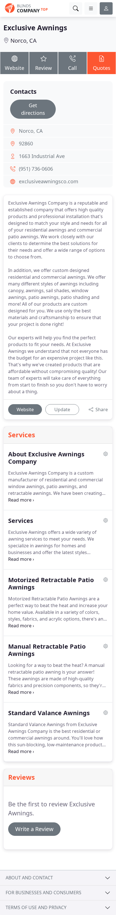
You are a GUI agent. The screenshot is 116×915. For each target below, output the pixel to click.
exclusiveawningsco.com (48, 181)
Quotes (101, 68)
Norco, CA (23, 40)
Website (14, 68)
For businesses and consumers (43, 892)
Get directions (33, 109)
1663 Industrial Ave (42, 156)
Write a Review (34, 829)
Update (62, 409)
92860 (26, 143)
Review (43, 68)
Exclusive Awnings (35, 27)
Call (72, 68)
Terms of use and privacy (36, 907)
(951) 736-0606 (36, 168)
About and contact (29, 878)
